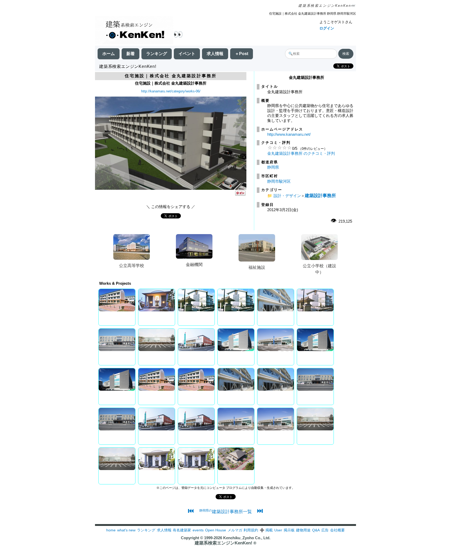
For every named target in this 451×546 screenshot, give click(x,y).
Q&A (316, 530)
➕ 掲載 (266, 530)
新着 (130, 53)
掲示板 (289, 530)
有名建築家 (182, 530)
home (111, 530)
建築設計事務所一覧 (225, 511)
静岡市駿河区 (279, 181)
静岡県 (273, 167)
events (198, 530)
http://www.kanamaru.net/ (289, 134)
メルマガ (235, 530)
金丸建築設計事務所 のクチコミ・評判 (301, 153)
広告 (325, 530)
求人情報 (215, 53)
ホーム (108, 53)
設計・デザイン (287, 195)
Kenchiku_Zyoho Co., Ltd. (246, 538)
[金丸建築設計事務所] (170, 188)
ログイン (326, 28)
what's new (126, 530)
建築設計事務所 (320, 195)
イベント (187, 53)
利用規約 (251, 530)
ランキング (156, 53)
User (278, 530)
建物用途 (303, 530)
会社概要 (337, 530)
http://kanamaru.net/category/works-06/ (170, 91)
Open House (215, 530)
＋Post (241, 53)
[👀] (134, 30)
